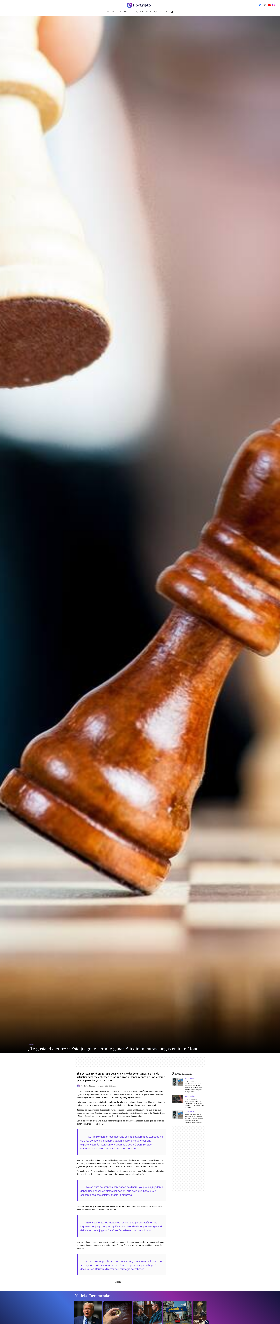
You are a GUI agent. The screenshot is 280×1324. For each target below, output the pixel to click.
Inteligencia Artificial (141, 12)
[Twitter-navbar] (264, 5)
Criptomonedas (117, 12)
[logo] (138, 5)
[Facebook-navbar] (260, 5)
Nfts (108, 12)
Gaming (31, 1044)
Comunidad (164, 12)
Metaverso (127, 12)
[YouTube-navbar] (269, 5)
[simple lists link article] (177, 1085)
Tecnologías (154, 12)
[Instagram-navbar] (273, 5)
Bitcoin (125, 1282)
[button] (140, 13)
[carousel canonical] (88, 1312)
